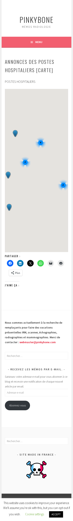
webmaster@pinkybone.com (37, 342)
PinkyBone (36, 19)
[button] (9, 207)
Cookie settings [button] (34, 514)
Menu (38, 42)
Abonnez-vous (17, 405)
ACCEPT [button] (56, 514)
